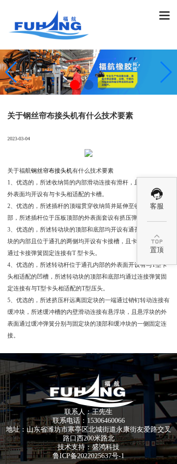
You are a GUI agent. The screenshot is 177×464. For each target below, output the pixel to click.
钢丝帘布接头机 (51, 170)
